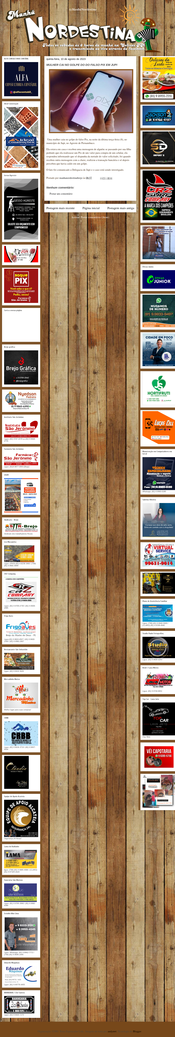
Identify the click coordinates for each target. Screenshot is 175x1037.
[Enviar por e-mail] (101, 178)
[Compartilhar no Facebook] (108, 178)
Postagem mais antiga (120, 208)
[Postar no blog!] (103, 178)
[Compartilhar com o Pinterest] (111, 178)
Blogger (137, 1031)
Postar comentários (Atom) (95, 217)
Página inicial (91, 208)
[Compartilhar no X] (106, 178)
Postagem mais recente (60, 208)
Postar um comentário (61, 193)
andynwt (112, 1031)
